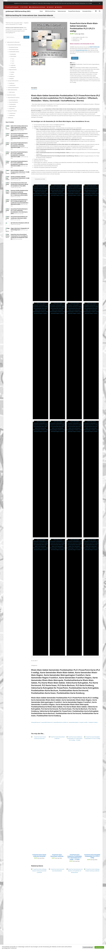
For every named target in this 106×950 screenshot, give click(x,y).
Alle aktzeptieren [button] (99, 947)
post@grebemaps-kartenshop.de (38, 7)
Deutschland (13, 56)
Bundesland (13, 54)
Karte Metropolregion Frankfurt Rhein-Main (80, 71)
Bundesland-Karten (13, 47)
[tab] (34, 87)
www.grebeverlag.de (73, 722)
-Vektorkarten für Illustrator (13, 42)
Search (26, 37)
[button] (96, 11)
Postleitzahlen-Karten (14, 51)
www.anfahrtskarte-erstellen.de (60, 722)
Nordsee (12, 72)
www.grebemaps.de (35, 722)
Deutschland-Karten (13, 49)
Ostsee (12, 74)
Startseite (8, 17)
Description (34, 88)
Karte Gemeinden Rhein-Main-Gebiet (90, 69)
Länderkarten (12, 85)
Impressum (51, 7)
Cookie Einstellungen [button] (88, 947)
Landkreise (12, 65)
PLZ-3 (12, 61)
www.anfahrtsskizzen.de (47, 722)
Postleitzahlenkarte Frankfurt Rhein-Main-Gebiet (81, 77)
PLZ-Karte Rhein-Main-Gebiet (89, 75)
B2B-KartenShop (14, 17)
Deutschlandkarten (13, 102)
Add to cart (74, 58)
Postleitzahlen (79, 64)
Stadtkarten (72, 66)
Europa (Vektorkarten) (13, 80)
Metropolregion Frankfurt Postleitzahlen (82, 74)
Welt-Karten (12, 92)
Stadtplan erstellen (93, 722)
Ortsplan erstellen (83, 722)
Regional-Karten (13, 69)
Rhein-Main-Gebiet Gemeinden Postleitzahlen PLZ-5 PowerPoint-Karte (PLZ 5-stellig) (85, 79)
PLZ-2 (12, 59)
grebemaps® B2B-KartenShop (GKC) (18, 11)
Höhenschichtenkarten (13, 87)
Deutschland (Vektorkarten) (14, 44)
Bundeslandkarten (13, 100)
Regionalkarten (95, 64)
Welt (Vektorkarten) (12, 89)
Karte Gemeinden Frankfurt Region (81, 67)
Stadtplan (11, 78)
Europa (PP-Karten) (12, 110)
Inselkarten (11, 83)
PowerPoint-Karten (87, 64)
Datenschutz (59, 7)
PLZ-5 (12, 63)
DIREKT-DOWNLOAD (94, 47)
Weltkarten (10, 117)
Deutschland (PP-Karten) (13, 97)
